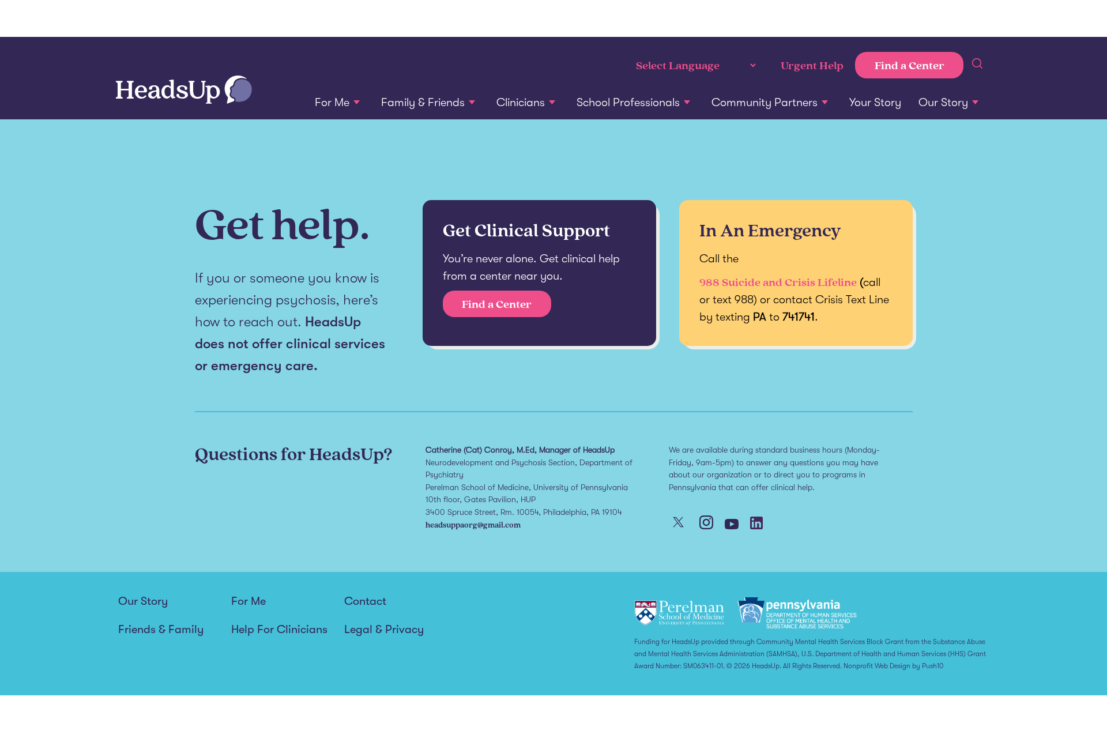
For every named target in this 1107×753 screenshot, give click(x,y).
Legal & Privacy (384, 629)
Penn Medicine (182, 18)
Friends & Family (161, 629)
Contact (365, 601)
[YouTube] (732, 525)
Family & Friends (423, 102)
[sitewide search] (977, 65)
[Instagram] (706, 523)
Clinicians (520, 102)
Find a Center (909, 65)
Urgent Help (812, 65)
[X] (678, 523)
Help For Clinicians (279, 629)
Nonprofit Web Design (877, 666)
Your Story (875, 102)
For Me (332, 102)
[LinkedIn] (756, 524)
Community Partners (764, 102)
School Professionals (628, 102)
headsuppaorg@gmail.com (473, 524)
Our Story (943, 102)
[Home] (184, 91)
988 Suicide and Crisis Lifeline (778, 282)
